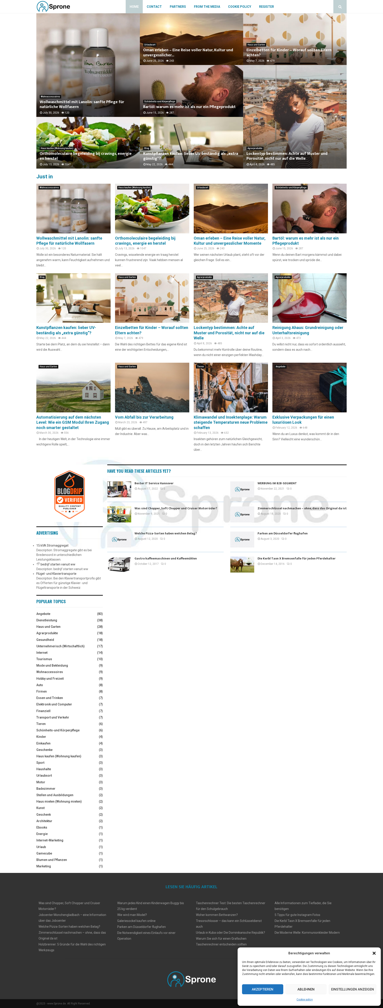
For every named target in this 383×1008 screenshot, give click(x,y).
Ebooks (41, 827)
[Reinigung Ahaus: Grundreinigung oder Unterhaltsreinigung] (309, 298)
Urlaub (41, 847)
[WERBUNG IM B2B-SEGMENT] (242, 489)
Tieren (200, 366)
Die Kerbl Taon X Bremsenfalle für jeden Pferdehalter (297, 558)
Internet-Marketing (49, 840)
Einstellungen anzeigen (352, 989)
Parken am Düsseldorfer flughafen (283, 533)
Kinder (41, 736)
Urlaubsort (149, 44)
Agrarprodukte (255, 148)
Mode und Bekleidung (52, 665)
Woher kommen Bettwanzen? (217, 915)
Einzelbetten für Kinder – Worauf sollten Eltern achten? (289, 53)
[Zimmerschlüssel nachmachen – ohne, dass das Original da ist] (242, 514)
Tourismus (44, 659)
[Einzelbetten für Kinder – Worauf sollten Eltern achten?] (152, 298)
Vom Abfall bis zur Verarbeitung (144, 417)
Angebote (280, 366)
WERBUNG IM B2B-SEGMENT (277, 483)
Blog (146, 148)
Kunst (40, 808)
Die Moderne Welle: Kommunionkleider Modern (307, 932)
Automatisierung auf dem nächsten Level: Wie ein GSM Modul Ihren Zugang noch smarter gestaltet (72, 422)
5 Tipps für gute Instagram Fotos (297, 915)
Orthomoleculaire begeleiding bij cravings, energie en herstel (86, 156)
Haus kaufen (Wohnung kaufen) (57, 148)
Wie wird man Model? (132, 915)
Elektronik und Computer (54, 704)
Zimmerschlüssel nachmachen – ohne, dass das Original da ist (302, 508)
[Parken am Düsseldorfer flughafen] (242, 539)
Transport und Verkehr (52, 717)
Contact (154, 6)
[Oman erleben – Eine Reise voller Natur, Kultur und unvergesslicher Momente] (231, 208)
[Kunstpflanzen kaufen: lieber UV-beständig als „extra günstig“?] (73, 298)
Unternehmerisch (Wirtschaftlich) (60, 646)
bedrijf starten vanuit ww (58, 564)
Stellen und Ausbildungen (54, 795)
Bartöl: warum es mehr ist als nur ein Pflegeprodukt (189, 107)
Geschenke (44, 750)
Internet (41, 652)
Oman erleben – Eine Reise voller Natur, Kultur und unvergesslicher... (188, 53)
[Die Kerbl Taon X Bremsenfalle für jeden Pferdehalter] (242, 565)
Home (134, 6)
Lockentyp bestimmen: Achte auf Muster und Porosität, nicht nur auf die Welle (287, 156)
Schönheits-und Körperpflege (159, 101)
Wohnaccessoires (50, 96)
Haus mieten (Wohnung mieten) (59, 801)
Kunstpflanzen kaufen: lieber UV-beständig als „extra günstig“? (190, 156)
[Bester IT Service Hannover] (119, 489)
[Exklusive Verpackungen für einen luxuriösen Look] (309, 387)
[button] (374, 953)
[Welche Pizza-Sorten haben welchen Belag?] (119, 539)
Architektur (44, 821)
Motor (40, 782)
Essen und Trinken (49, 698)
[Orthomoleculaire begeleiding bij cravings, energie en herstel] (152, 208)
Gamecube (44, 853)
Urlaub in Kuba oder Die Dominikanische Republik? (230, 932)
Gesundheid (45, 640)
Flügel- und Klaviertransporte (56, 573)
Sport (40, 762)
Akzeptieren (262, 989)
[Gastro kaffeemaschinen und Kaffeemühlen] (119, 565)
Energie (42, 834)
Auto (39, 685)
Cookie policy (305, 999)
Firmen (41, 691)
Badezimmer (45, 788)
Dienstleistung (46, 620)
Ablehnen (306, 989)
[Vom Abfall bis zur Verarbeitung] (152, 387)
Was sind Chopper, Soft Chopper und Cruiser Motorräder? (176, 508)
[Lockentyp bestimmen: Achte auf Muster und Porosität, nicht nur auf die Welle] (231, 298)
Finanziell (43, 711)
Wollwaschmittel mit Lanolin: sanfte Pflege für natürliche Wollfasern (82, 104)
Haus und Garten (256, 44)
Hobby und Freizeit (50, 678)
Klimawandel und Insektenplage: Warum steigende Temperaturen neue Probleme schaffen (231, 422)
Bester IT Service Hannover (154, 483)
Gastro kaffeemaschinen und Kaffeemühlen (166, 558)
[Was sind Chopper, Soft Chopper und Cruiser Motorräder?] (119, 514)
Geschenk (43, 814)
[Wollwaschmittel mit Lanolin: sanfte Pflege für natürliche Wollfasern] (73, 208)
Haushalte (43, 769)
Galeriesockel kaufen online (136, 921)
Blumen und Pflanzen (51, 860)
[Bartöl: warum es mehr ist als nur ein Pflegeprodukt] (309, 208)
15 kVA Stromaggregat (52, 545)
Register (266, 6)
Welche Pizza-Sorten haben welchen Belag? (166, 533)
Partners (178, 6)
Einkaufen (43, 743)
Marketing (43, 866)
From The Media (207, 6)
